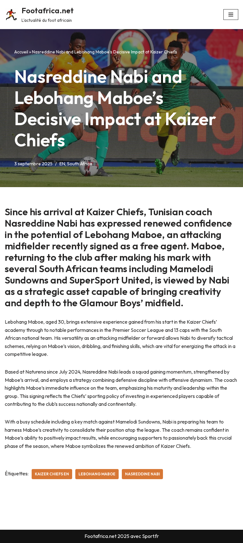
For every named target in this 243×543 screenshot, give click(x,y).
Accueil (21, 52)
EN (62, 164)
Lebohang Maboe (96, 474)
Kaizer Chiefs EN (52, 474)
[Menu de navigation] (230, 14)
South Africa (79, 164)
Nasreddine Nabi (142, 474)
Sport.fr (150, 536)
